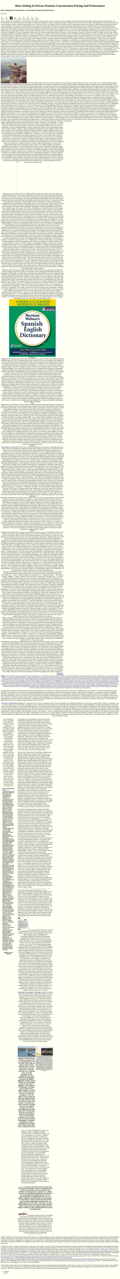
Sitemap (6, 1271)
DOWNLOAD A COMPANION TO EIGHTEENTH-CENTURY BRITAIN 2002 (31, 1249)
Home (3, 122)
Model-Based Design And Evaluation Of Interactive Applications (76, 1260)
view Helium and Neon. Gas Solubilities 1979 (98, 1249)
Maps (3, 617)
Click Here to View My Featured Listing (11, 703)
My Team (4, 270)
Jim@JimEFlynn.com (8, 791)
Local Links (5, 571)
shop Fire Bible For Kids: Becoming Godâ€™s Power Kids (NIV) (37, 1246)
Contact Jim (6, 194)
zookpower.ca (10, 1257)
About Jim (5, 230)
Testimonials (4, 641)
